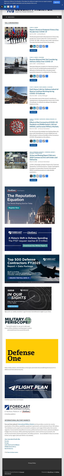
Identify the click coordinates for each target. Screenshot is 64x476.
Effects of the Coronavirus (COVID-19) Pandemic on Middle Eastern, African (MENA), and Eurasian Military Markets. (44, 124)
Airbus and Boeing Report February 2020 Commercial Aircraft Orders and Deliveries (43, 157)
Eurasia (7, 441)
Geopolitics (42, 119)
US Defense (41, 57)
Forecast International (44, 128)
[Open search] (58, 17)
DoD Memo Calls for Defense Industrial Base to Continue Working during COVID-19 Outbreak (44, 91)
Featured (36, 119)
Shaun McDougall (43, 95)
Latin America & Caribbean (12, 444)
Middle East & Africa (10, 446)
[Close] (62, 5)
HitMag (57, 472)
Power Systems (38, 153)
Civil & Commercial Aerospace (37, 152)
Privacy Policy (32, 463)
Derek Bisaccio (42, 34)
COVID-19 (32, 27)
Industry (36, 87)
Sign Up (57, 2)
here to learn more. (13, 452)
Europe (36, 27)
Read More (33, 50)
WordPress (50, 472)
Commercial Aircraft (50, 152)
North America (43, 87)
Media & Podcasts (50, 119)
